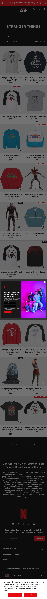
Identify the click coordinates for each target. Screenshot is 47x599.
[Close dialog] (45, 282)
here (35, 586)
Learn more (15, 595)
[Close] (43, 582)
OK (31, 595)
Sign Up (7, 312)
